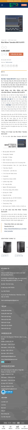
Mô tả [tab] (3, 72)
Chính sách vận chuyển (6, 325)
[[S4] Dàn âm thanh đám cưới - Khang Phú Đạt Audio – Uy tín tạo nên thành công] (14, 5)
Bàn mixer (3, 408)
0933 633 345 (11, 377)
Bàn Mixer (8, 105)
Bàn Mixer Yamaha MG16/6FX (8, 79)
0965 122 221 (11, 344)
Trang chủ (3, 40)
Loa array (3, 405)
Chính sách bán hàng (6, 316)
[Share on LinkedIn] (16, 66)
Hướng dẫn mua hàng (6, 310)
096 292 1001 (11, 347)
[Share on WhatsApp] (2, 66)
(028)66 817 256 (9, 374)
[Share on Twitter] (8, 66)
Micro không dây (5, 414)
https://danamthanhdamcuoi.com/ (9, 359)
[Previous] (1, 250)
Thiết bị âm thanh (12, 40)
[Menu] (2, 5)
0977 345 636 (9, 383)
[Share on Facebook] (5, 66)
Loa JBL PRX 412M (19, 255)
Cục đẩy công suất (5, 416)
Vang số (3, 411)
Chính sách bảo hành (6, 319)
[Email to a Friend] (11, 66)
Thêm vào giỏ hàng (16, 54)
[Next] (27, 250)
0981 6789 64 (9, 350)
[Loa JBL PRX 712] (7, 247)
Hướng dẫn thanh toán (6, 313)
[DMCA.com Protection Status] (6, 362)
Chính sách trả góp (5, 322)
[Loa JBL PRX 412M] (21, 247)
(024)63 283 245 (9, 341)
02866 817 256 (10, 386)
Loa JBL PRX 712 (4, 255)
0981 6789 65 (9, 353)
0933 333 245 (11, 380)
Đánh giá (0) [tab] (4, 75)
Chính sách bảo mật (6, 328)
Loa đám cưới (4, 402)
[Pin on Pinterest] (14, 66)
